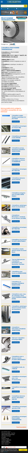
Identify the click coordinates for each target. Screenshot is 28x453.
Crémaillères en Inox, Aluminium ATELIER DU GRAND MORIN (18, 149)
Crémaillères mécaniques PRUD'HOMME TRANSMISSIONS (19, 418)
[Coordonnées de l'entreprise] (21, 19)
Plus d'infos (5, 451)
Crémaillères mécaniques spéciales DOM (19, 407)
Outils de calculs (5, 438)
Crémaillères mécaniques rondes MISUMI (19, 137)
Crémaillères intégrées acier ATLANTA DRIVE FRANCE (18, 194)
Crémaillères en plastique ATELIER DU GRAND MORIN (18, 283)
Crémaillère (4, 110)
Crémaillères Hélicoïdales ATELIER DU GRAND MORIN (19, 328)
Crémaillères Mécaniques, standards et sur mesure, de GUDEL (19, 216)
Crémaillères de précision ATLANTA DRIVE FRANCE (19, 240)
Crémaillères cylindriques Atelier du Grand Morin (19, 206)
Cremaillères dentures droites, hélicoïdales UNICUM (18, 397)
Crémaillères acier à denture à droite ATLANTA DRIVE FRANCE (18, 358)
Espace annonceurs (5, 442)
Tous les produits (21, 427)
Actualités (3, 437)
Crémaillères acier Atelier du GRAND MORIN (19, 272)
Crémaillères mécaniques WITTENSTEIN (19, 169)
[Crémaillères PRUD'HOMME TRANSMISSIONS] (5, 116)
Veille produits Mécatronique (8, 434)
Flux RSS (13, 433)
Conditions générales (6, 440)
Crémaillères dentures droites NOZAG (18, 178)
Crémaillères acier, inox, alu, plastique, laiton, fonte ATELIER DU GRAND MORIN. (19, 296)
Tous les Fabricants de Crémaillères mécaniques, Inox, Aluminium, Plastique (18, 262)
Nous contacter (5, 444)
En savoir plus (16, 121)
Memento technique (6, 436)
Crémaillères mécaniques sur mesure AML (19, 126)
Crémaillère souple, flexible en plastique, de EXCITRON (19, 117)
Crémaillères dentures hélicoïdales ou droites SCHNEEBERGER (18, 160)
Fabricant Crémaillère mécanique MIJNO (18, 338)
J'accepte (23, 449)
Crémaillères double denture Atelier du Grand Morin (19, 250)
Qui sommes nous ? (6, 431)
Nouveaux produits (5, 433)
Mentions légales (5, 441)
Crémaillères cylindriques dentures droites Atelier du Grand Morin (19, 307)
